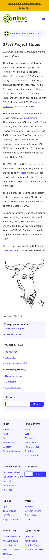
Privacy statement (12, 451)
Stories (28, 519)
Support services (11, 519)
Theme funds (9, 511)
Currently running (13, 376)
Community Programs (15, 328)
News (27, 429)
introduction (11, 351)
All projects (10, 381)
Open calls (8, 506)
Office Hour (30, 442)
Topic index (30, 515)
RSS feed (7, 489)
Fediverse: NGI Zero (13, 476)
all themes (16, 334)
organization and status (17, 363)
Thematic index (13, 387)
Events (28, 433)
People (6, 433)
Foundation (8, 429)
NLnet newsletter (11, 536)
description (10, 357)
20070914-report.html (30, 33)
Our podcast (9, 481)
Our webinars (9, 485)
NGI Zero (7, 515)
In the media (9, 442)
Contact (7, 446)
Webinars (29, 438)
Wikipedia (21, 172)
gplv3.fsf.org (30, 118)
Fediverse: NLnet (11, 472)
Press (5, 438)
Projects (14, 33)
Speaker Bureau (32, 455)
